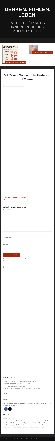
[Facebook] (6, 398)
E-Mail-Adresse (8, 227)
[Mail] (10, 398)
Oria (27, 428)
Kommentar (7, 199)
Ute (31, 71)
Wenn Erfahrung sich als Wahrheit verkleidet (17, 371)
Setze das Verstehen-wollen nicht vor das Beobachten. (20, 378)
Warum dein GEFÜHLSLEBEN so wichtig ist (16, 52)
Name (5, 219)
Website (5, 234)
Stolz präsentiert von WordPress (11, 428)
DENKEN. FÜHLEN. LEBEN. (27, 12)
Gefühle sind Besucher (10, 376)
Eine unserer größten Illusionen (13, 373)
